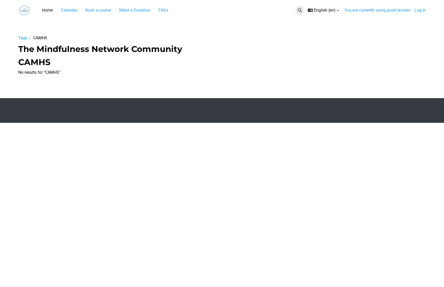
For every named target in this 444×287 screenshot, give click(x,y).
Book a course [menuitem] (98, 10)
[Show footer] (431, 274)
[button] (299, 10)
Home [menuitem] (47, 10)
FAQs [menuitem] (163, 10)
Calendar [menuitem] (69, 10)
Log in (420, 10)
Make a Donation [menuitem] (134, 10)
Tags (22, 37)
